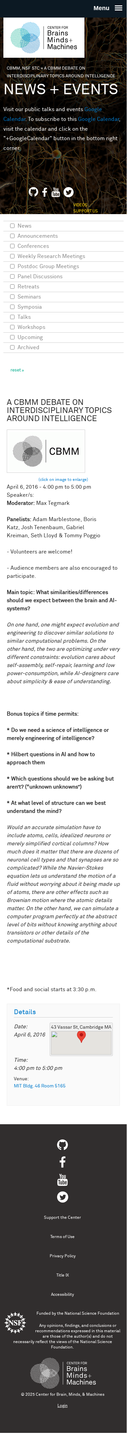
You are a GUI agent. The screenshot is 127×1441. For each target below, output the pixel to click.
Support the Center (62, 1218)
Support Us (85, 211)
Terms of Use (62, 1237)
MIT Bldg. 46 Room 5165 (40, 1086)
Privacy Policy (63, 1256)
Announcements (38, 236)
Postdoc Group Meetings (48, 266)
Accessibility (62, 1295)
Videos (80, 205)
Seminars (29, 297)
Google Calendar (98, 119)
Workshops (31, 327)
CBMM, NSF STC (23, 68)
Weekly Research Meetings (51, 256)
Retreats (28, 286)
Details (25, 1012)
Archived (29, 347)
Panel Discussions (40, 276)
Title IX (62, 1275)
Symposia (30, 307)
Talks (24, 317)
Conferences (33, 246)
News (24, 226)
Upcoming (30, 337)
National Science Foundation (92, 1314)
